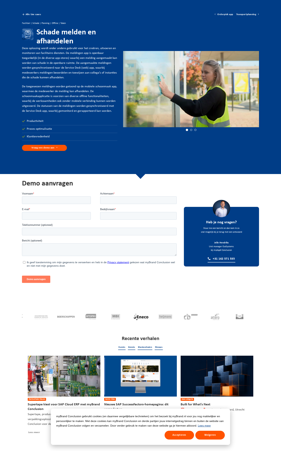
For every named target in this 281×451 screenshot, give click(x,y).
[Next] (253, 397)
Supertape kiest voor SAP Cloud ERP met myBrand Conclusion (64, 407)
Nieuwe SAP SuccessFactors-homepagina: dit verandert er (136, 407)
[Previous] (28, 397)
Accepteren (179, 435)
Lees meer (204, 425)
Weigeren (210, 435)
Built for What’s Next (195, 404)
